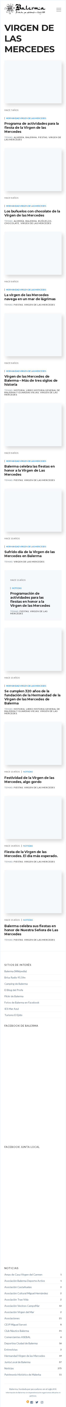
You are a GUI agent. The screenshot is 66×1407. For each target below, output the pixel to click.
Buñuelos (44, 221)
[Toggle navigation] (58, 10)
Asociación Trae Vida (16, 1299)
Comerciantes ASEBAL (17, 1337)
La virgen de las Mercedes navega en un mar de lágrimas (30, 297)
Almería (19, 137)
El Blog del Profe (13, 990)
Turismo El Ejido (13, 1015)
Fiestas (42, 137)
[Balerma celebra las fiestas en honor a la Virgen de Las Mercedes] (33, 424)
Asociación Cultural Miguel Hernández (26, 1293)
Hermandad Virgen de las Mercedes (26, 118)
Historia (19, 390)
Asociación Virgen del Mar (19, 1312)
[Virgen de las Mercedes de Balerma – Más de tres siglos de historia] (33, 334)
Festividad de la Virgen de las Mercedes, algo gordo (29, 780)
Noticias (16, 588)
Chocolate (11, 223)
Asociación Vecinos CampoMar (22, 1305)
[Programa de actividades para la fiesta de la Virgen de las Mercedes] (33, 81)
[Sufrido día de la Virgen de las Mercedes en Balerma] (33, 510)
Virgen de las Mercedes (36, 223)
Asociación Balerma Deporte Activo (24, 1280)
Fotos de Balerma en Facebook (21, 1002)
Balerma (31, 137)
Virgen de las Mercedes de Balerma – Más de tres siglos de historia (31, 380)
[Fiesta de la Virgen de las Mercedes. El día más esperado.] (33, 817)
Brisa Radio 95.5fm (14, 977)
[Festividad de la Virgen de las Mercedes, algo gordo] (33, 743)
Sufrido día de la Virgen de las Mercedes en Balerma (29, 554)
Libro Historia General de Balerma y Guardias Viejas (32, 391)
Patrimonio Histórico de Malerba (22, 1374)
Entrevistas (11, 1349)
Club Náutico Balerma (16, 1330)
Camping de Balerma (16, 983)
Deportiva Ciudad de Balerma (21, 1343)
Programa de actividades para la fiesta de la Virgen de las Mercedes (31, 128)
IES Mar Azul (11, 1008)
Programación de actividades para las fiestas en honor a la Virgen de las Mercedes (30, 599)
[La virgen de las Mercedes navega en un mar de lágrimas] (33, 253)
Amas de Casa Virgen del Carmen (23, 1274)
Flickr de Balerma (13, 996)
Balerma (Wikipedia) (15, 971)
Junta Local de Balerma (17, 1362)
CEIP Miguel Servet (15, 1324)
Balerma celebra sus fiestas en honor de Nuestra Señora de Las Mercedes (31, 930)
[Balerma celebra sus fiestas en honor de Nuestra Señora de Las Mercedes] (33, 891)
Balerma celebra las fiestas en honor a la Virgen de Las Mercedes (29, 470)
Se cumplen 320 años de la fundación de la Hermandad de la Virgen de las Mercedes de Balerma (32, 697)
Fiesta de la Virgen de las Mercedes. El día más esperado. (31, 854)
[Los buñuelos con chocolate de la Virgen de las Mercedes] (33, 169)
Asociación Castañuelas (18, 1287)
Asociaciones (12, 1318)
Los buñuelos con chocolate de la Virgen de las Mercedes (32, 213)
